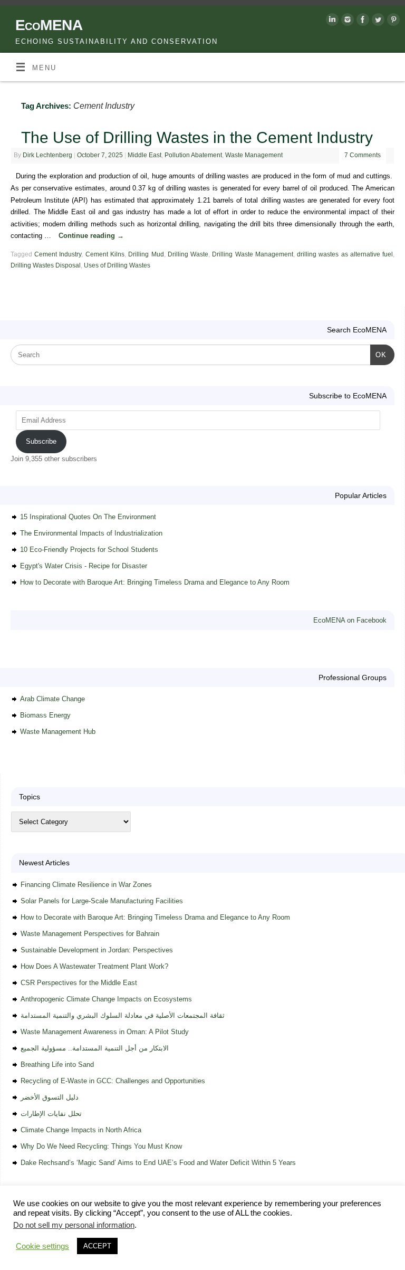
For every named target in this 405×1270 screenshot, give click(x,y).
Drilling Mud (145, 254)
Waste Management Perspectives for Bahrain (90, 934)
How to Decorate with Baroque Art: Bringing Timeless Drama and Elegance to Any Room (155, 582)
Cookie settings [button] (42, 1246)
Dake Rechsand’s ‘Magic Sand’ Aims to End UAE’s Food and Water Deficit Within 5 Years (158, 1163)
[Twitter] (376, 21)
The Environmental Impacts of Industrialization (91, 533)
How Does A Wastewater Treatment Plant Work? (94, 966)
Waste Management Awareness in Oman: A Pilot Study (105, 1032)
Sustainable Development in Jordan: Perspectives (97, 950)
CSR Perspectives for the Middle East (79, 983)
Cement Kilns (104, 254)
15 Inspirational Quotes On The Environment (88, 517)
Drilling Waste (188, 254)
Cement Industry (57, 254)
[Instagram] (346, 21)
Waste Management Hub (57, 732)
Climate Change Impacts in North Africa (81, 1130)
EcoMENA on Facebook (350, 620)
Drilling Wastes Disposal (46, 265)
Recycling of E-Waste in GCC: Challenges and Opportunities (113, 1081)
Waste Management (254, 155)
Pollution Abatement (193, 155)
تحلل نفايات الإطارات (51, 1114)
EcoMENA (48, 25)
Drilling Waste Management (252, 254)
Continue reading (91, 236)
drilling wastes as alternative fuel (345, 254)
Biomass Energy (45, 715)
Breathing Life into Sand (57, 1064)
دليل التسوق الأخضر (50, 1097)
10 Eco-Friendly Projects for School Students (89, 549)
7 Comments (362, 155)
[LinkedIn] (331, 21)
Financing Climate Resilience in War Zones (86, 885)
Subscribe (41, 441)
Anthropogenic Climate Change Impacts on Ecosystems (106, 999)
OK (378, 354)
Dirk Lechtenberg (47, 155)
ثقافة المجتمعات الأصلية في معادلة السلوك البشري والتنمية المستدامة (123, 1015)
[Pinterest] (392, 21)
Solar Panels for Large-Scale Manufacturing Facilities (102, 901)
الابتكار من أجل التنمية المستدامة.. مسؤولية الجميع (95, 1048)
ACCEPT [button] (97, 1246)
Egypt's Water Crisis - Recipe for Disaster (83, 566)
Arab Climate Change (52, 699)
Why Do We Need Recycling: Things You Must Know (101, 1146)
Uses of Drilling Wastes (117, 265)
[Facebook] (361, 21)
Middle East (144, 155)
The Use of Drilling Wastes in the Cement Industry (197, 137)
